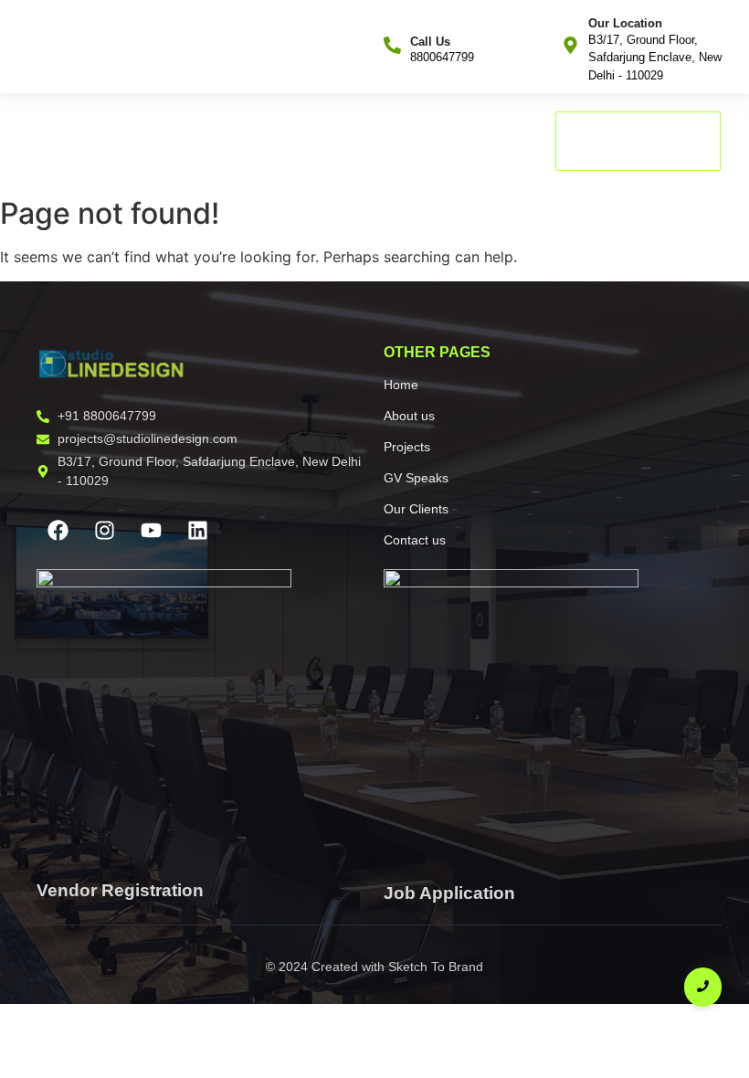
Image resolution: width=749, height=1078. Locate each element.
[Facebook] (58, 530)
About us (125, 141)
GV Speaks (291, 141)
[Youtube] (151, 530)
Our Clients (387, 141)
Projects (205, 141)
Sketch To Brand (435, 966)
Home (51, 141)
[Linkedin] (197, 530)
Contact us (482, 141)
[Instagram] (104, 530)
